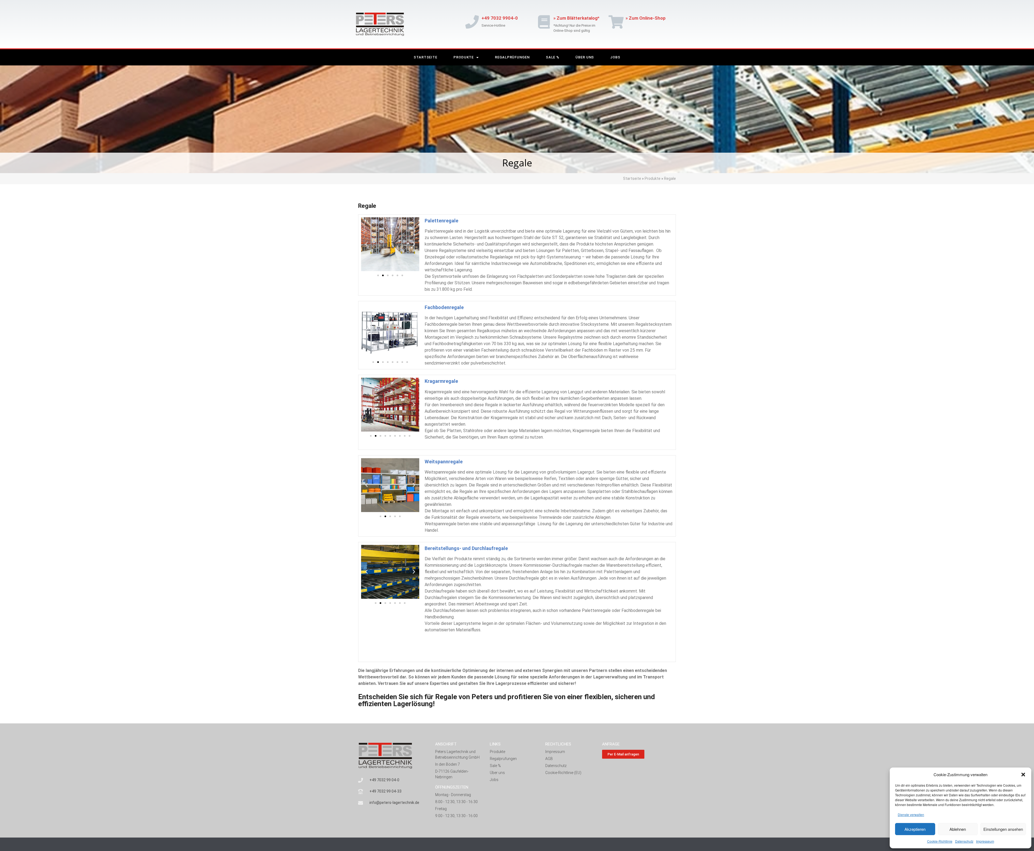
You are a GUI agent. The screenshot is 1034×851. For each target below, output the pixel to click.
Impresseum (985, 841)
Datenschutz (964, 841)
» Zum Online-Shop (646, 18)
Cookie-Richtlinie (939, 841)
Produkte (463, 57)
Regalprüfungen (512, 57)
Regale (670, 178)
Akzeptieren (914, 829)
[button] (1023, 774)
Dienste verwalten (911, 814)
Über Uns (584, 57)
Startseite (425, 57)
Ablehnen (957, 829)
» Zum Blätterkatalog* (576, 18)
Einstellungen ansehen (1003, 829)
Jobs (615, 57)
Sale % (552, 57)
